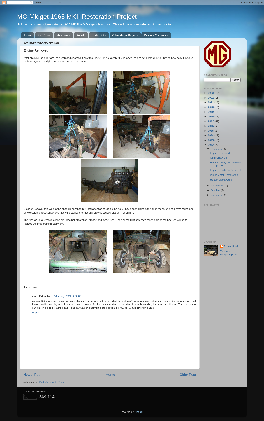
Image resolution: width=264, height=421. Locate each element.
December (217, 149)
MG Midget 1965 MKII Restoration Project (77, 16)
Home (27, 35)
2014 (211, 135)
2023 (211, 93)
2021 (211, 102)
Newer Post (32, 374)
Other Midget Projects (125, 35)
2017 (211, 121)
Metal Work (63, 35)
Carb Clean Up (218, 157)
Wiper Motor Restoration (224, 175)
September (217, 195)
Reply (35, 312)
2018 (211, 116)
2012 (211, 145)
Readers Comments (156, 35)
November (217, 185)
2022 (211, 97)
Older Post (188, 374)
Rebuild (80, 35)
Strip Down (44, 35)
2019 (211, 112)
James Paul (231, 246)
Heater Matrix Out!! (221, 179)
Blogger (139, 412)
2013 (211, 140)
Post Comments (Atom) (52, 382)
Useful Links (98, 35)
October (216, 190)
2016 (211, 126)
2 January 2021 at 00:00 (67, 296)
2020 (211, 107)
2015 (211, 130)
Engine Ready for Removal (225, 170)
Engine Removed (220, 153)
